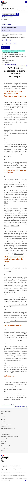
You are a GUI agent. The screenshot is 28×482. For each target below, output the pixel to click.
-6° (5, 306)
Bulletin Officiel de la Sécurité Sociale (9, 436)
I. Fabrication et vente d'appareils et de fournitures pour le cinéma (14, 51)
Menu (26, 2)
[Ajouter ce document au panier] (6, 39)
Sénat (2, 450)
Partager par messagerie (14, 43)
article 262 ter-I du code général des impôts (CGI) (15, 166)
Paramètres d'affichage (20, 475)
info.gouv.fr (4, 466)
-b (7, 306)
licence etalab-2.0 (4, 480)
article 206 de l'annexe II (17, 321)
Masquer (6, 48)
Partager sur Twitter (6, 43)
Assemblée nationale (5, 434)
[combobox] (9, 14)
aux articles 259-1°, (19, 224)
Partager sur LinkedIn (10, 43)
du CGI (12, 306)
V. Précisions (5, 62)
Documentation (4, 426)
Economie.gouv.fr (4, 445)
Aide (2, 413)
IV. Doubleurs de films (8, 60)
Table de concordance (6, 424)
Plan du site (24, 473)
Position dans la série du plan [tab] (9, 27)
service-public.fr (14, 466)
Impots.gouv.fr (4, 448)
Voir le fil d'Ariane (4, 19)
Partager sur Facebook (2, 43)
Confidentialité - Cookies (7, 475)
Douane (2, 441)
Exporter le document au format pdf (2, 39)
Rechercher (17, 14)
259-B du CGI (14, 226)
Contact (3, 416)
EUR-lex (2, 443)
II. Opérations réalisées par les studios (12, 54)
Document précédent (9, 64)
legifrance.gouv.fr (5, 469)
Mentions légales (17, 473)
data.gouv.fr (16, 469)
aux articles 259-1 (13, 305)
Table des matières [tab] (6, 24)
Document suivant (20, 66)
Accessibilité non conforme (7, 473)
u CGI (7, 322)
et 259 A (23, 305)
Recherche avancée (7, 17)
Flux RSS (3, 421)
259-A (6, 226)
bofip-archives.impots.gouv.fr (7, 428)
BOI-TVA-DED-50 (18, 254)
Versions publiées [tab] (6, 31)
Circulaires (3, 439)
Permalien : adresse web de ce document (10, 39)
